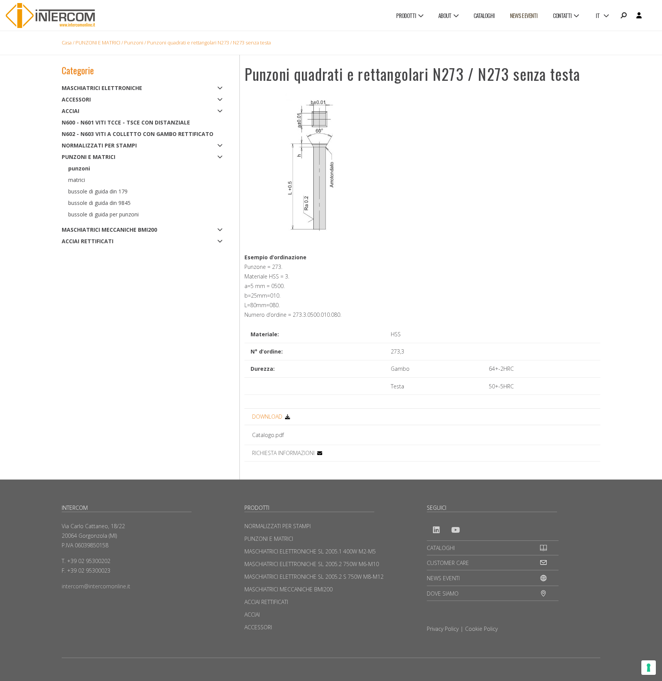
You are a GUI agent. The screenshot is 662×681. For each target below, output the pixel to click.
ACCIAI (70, 111)
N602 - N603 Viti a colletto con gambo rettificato (137, 134)
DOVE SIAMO (443, 593)
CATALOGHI (484, 15)
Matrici (76, 179)
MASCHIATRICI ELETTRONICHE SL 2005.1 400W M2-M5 (310, 551)
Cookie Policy (481, 628)
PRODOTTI (406, 15)
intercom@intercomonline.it (96, 586)
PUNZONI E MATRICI (97, 42)
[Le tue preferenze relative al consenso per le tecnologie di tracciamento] (648, 667)
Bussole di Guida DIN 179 (98, 191)
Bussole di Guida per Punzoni (103, 214)
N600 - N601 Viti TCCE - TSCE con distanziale (126, 122)
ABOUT (444, 15)
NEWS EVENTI (443, 578)
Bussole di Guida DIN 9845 (99, 202)
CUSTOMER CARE (448, 562)
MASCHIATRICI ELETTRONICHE (102, 88)
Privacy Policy (443, 628)
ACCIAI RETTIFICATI (87, 241)
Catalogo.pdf (268, 435)
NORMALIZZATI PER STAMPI (99, 145)
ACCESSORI (76, 99)
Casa (67, 42)
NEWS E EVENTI (523, 15)
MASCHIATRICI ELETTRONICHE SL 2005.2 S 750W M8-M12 (313, 576)
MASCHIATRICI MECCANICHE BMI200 (109, 229)
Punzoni (133, 42)
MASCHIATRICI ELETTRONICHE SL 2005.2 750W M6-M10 (311, 564)
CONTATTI (562, 15)
